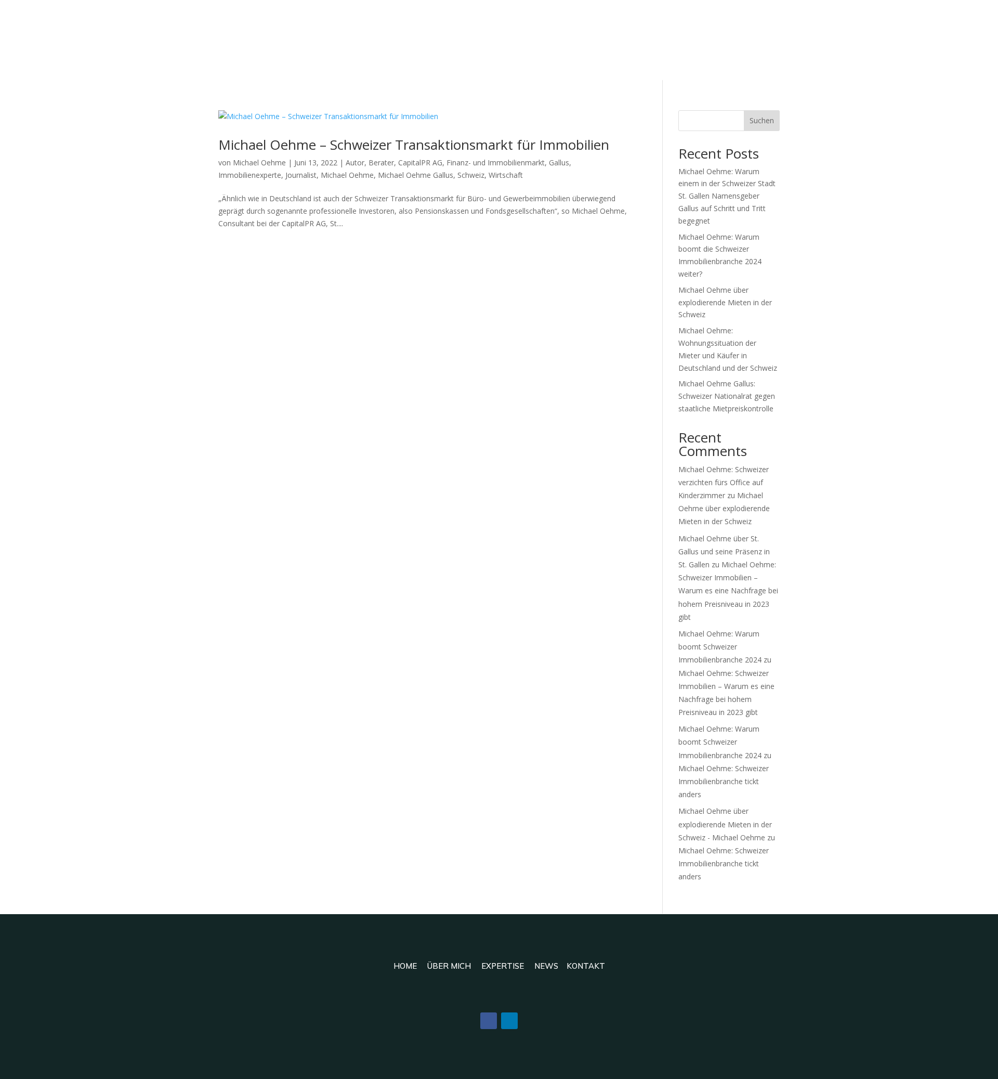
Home (405, 966)
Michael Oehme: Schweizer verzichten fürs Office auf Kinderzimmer (723, 482)
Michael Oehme (259, 162)
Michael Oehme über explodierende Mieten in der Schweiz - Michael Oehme (725, 824)
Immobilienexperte (249, 175)
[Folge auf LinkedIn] (509, 1020)
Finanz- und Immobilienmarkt (496, 162)
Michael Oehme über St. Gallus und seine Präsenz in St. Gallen (724, 551)
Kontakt (586, 966)
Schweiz (470, 175)
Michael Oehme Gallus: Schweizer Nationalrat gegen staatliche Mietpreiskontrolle (726, 396)
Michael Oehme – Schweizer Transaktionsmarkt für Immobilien (413, 144)
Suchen (762, 120)
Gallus (559, 162)
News (546, 966)
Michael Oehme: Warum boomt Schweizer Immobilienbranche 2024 (719, 647)
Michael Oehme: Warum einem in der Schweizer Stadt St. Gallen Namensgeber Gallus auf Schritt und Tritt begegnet (727, 196)
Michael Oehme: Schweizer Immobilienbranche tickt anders (723, 781)
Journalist (301, 175)
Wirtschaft (506, 175)
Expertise (502, 966)
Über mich (449, 966)
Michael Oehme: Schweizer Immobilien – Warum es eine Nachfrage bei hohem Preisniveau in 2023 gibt (728, 591)
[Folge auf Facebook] (488, 1020)
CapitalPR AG (420, 162)
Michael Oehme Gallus (415, 175)
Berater (381, 162)
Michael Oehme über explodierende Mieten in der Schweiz (725, 302)
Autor (355, 162)
